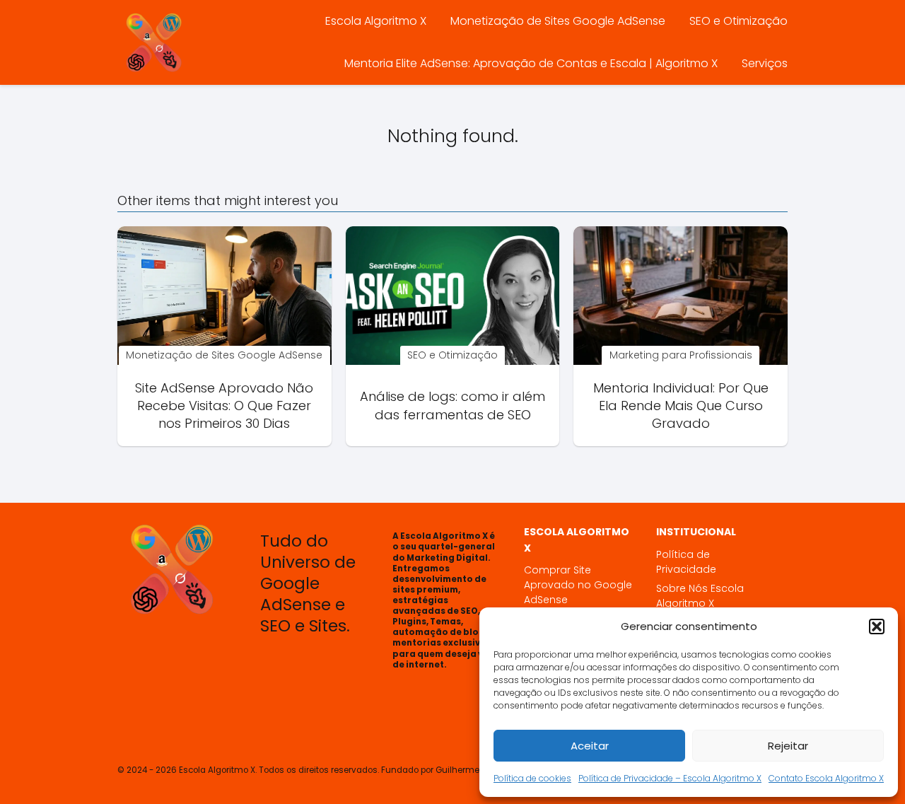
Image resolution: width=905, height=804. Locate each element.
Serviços (765, 63)
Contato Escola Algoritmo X (826, 778)
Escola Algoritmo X (375, 21)
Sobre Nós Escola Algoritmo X (700, 595)
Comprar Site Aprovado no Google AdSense (578, 585)
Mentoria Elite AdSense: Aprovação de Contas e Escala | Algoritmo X (531, 63)
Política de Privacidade (686, 561)
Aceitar (590, 745)
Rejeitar (788, 745)
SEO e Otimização (738, 21)
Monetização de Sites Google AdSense (557, 21)
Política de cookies (532, 778)
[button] (877, 626)
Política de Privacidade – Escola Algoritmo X (669, 778)
